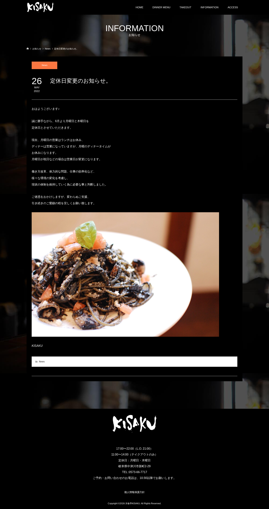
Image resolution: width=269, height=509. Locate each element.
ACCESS (233, 7)
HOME (139, 7)
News (44, 65)
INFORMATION (209, 7)
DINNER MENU (161, 7)
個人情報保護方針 (134, 492)
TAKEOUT (185, 7)
